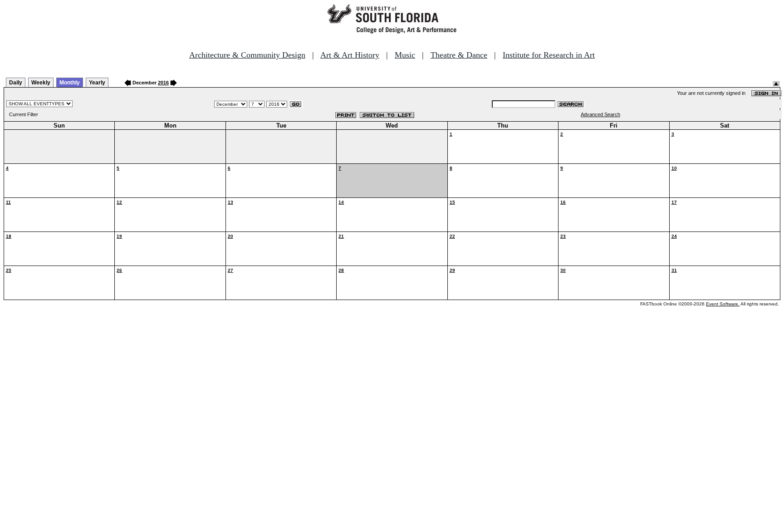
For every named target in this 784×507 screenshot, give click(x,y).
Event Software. (723, 303)
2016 (163, 82)
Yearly (97, 82)
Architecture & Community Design (247, 54)
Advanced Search (600, 114)
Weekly (40, 82)
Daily (15, 82)
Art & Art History (349, 54)
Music (405, 54)
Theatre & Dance (459, 54)
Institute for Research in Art (549, 54)
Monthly (69, 82)
